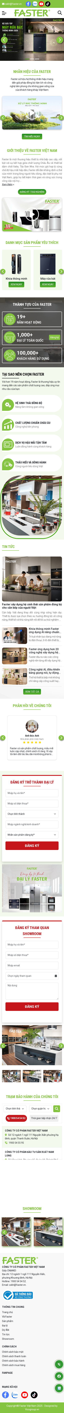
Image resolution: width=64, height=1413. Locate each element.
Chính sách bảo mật (12, 1351)
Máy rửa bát (16, 278)
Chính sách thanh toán (14, 1356)
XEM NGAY (16, 284)
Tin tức (6, 1334)
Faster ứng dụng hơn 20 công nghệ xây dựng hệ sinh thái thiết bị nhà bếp (44, 652)
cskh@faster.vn (13, 4)
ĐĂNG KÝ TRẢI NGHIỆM (32, 191)
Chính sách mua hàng (13, 1365)
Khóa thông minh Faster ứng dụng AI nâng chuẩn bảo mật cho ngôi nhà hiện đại (44, 633)
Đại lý (5, 1325)
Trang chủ (7, 1312)
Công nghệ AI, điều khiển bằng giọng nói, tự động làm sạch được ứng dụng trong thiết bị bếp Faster (44, 674)
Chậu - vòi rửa (48, 278)
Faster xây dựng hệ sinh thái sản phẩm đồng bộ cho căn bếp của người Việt (32, 606)
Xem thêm (7, 184)
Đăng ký (54, 337)
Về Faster (7, 1316)
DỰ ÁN (5, 1330)
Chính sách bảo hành (13, 1360)
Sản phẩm (7, 1321)
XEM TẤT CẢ (32, 691)
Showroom (8, 1338)
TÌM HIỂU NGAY (32, 136)
